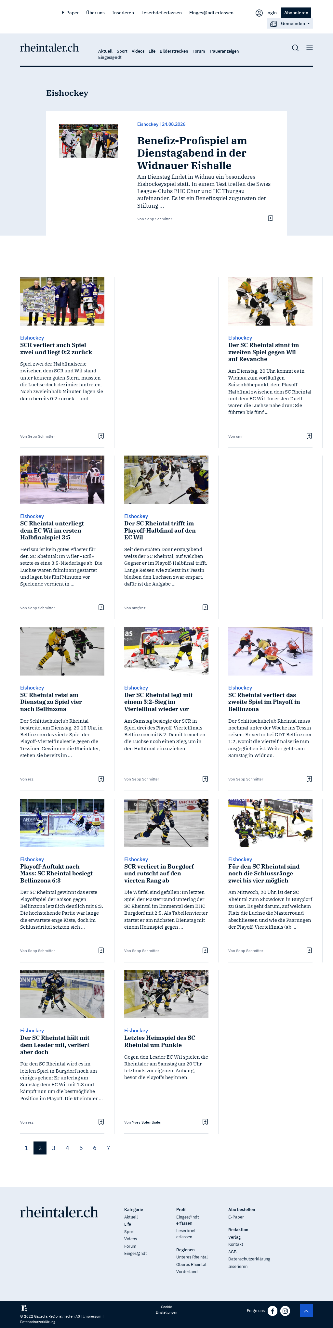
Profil (181, 1209)
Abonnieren (296, 12)
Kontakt (235, 1244)
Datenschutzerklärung (249, 1259)
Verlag (234, 1237)
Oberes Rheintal (191, 1264)
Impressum (92, 1316)
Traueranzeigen (224, 51)
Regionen (185, 1250)
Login (270, 12)
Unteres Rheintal (192, 1257)
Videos (138, 51)
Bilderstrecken (174, 51)
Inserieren (123, 12)
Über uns (95, 12)
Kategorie (133, 1209)
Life (152, 51)
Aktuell (105, 51)
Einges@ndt (110, 57)
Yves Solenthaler (147, 1122)
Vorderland (187, 1271)
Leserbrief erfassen (161, 12)
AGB (232, 1252)
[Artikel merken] (270, 218)
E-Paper (70, 12)
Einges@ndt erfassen (211, 12)
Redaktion (238, 1229)
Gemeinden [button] (293, 23)
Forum (199, 51)
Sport (122, 51)
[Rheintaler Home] (49, 47)
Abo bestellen (241, 1209)
